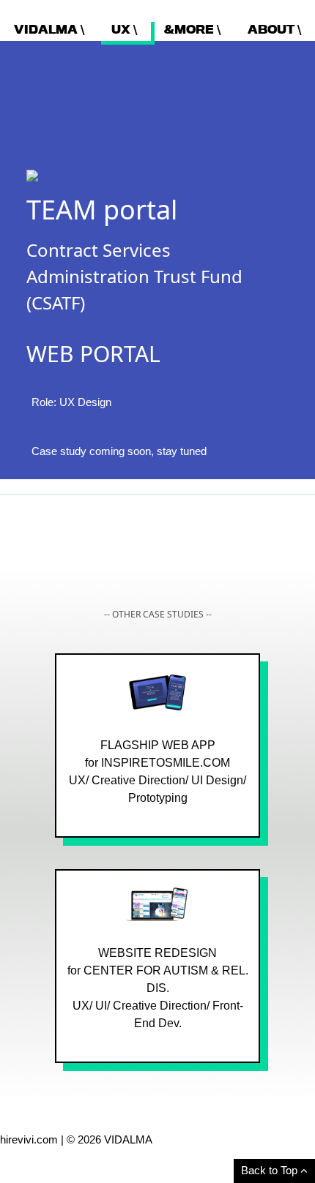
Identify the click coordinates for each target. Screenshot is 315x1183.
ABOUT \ (274, 29)
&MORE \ (192, 29)
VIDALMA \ (49, 29)
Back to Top (270, 1170)
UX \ (124, 29)
